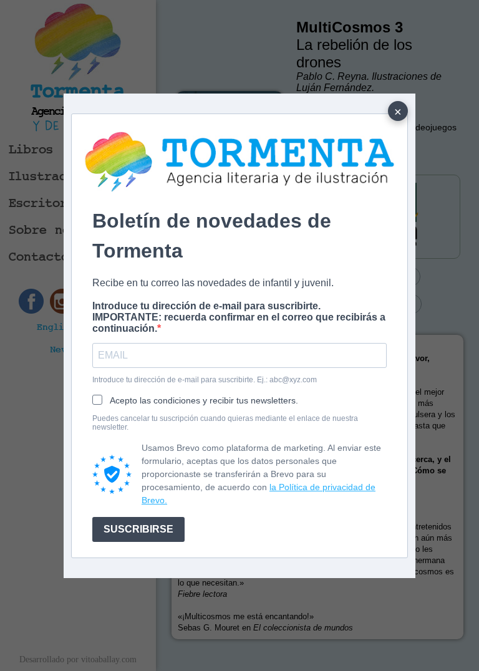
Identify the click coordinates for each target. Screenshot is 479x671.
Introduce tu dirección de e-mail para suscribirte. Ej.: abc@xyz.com (204, 379)
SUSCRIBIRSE (138, 529)
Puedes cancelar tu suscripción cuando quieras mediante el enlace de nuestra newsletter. (225, 423)
